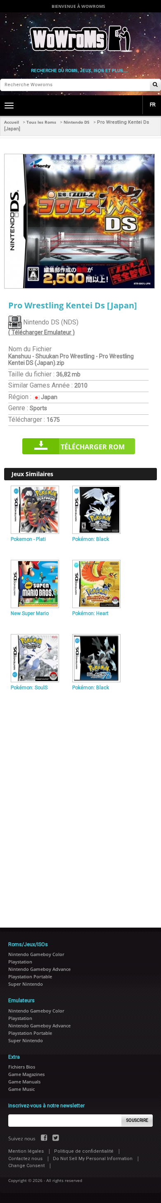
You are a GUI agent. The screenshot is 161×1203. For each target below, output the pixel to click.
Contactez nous (25, 1158)
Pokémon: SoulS (29, 688)
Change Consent (26, 1165)
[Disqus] (80, 806)
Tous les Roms (41, 122)
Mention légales (26, 1151)
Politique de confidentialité (84, 1151)
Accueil (11, 122)
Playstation (20, 962)
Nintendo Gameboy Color (36, 954)
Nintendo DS (77, 122)
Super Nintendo (25, 984)
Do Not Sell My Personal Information (93, 1158)
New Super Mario (30, 613)
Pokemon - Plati (28, 539)
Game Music (21, 1089)
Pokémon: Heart (90, 613)
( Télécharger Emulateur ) (41, 332)
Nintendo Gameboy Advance (39, 969)
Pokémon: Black (90, 539)
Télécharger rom (93, 446)
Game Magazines (26, 1074)
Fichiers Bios (21, 1067)
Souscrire (137, 1120)
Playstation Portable (30, 976)
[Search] (155, 85)
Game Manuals (24, 1081)
